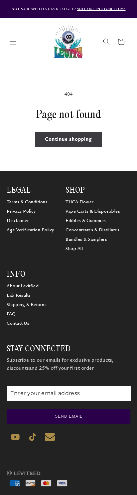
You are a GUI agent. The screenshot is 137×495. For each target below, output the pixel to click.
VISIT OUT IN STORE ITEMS (101, 9)
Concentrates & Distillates (92, 230)
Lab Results (19, 295)
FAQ (11, 314)
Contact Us (18, 323)
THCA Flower (80, 202)
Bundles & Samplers (86, 239)
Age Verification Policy (30, 230)
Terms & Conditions (27, 202)
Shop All (74, 248)
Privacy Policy (21, 211)
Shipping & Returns (27, 304)
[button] (13, 41)
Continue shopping (68, 139)
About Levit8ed (23, 286)
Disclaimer (18, 220)
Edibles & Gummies (86, 220)
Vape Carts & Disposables (93, 211)
